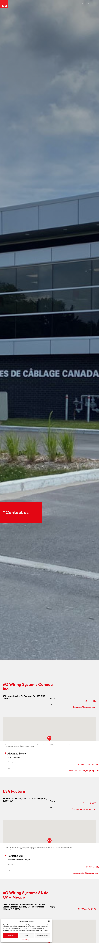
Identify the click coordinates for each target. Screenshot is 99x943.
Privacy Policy (25, 939)
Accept (10, 935)
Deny (26, 935)
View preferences (42, 935)
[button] (49, 921)
